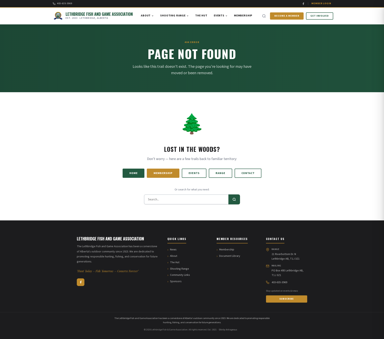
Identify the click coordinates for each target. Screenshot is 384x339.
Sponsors (176, 281)
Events (219, 16)
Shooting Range (173, 16)
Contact (248, 173)
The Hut (201, 16)
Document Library (229, 256)
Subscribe (286, 299)
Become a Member (286, 16)
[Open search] (264, 16)
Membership (243, 16)
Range (220, 173)
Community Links (180, 275)
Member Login (321, 3)
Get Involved (319, 16)
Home (133, 173)
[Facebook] (303, 3)
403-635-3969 (64, 3)
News (173, 250)
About (146, 16)
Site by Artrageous (228, 329)
